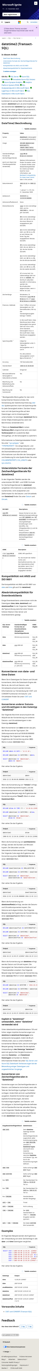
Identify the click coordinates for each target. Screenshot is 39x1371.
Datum (28, 496)
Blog (3, 1359)
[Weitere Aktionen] (35, 38)
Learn (4, 38)
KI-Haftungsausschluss (9, 1356)
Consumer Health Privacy (10, 1362)
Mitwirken (11, 1359)
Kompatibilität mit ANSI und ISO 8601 (15, 66)
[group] (19, 524)
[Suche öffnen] (28, 22)
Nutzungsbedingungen (9, 1365)
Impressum (24, 1365)
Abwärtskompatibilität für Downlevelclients (17, 68)
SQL (9, 38)
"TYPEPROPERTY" (8, 446)
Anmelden (33, 22)
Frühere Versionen (26, 1356)
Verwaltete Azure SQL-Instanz (24, 79)
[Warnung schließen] (35, 3)
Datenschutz (22, 1359)
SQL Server (17, 38)
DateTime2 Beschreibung (11, 58)
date (3, 587)
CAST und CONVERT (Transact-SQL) (18, 1311)
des (3, 405)
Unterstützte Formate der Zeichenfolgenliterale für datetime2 (20, 62)
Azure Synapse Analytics (13, 82)
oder (33, 403)
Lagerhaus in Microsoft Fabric (13, 91)
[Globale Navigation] (2, 22)
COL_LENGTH (22, 460)
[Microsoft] (19, 22)
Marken (4, 1368)
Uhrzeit (4, 499)
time (10, 587)
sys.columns (6, 463)
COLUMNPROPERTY (9, 460)
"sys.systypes (14, 443)
